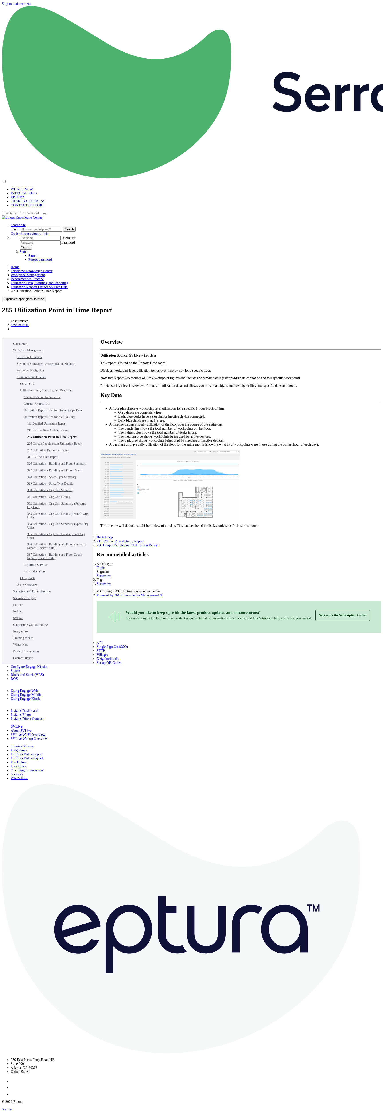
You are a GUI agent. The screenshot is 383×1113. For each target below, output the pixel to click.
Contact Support (23, 658)
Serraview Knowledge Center (31, 271)
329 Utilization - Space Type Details (50, 483)
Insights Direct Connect (27, 718)
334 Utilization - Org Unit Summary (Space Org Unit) (57, 525)
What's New (20, 644)
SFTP (101, 651)
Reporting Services (35, 564)
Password (68, 242)
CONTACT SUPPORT (27, 205)
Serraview (104, 576)
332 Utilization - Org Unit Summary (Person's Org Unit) (56, 505)
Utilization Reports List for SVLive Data (39, 287)
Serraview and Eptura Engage (32, 591)
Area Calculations (35, 571)
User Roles (18, 766)
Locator (18, 604)
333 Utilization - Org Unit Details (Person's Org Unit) (57, 515)
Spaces (15, 671)
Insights (18, 611)
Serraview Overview (29, 357)
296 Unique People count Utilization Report (54, 443)
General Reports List (37, 403)
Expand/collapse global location (24, 299)
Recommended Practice (27, 279)
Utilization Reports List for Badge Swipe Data (53, 410)
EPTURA (18, 197)
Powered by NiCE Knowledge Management (129, 595)
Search (16, 229)
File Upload (19, 762)
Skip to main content (16, 4)
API (99, 643)
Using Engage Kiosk (25, 699)
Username (68, 238)
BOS (14, 679)
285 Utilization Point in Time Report (52, 437)
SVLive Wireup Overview (29, 738)
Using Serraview (27, 584)
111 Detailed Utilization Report (46, 423)
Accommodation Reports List (42, 397)
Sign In (7, 1109)
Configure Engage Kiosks (29, 667)
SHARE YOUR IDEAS (28, 201)
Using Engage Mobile (26, 695)
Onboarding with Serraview (30, 624)
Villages (102, 655)
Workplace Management (28, 275)
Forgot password (40, 259)
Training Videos (23, 638)
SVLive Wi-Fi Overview (28, 734)
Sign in (25, 247)
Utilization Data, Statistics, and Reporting (39, 283)
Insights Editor (21, 714)
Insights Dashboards (25, 710)
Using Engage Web (24, 691)
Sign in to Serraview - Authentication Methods (46, 363)
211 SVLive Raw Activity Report (48, 430)
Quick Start (20, 343)
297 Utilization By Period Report (48, 450)
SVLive (18, 618)
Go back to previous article (29, 233)
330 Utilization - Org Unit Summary (50, 490)
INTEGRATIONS (24, 193)
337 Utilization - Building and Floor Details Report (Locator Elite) (54, 556)
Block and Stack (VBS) (27, 675)
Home (15, 267)
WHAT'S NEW (22, 189)
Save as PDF (20, 325)
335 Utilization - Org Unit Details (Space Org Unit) (56, 536)
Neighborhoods (107, 659)
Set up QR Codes (109, 663)
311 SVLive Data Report (42, 457)
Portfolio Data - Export (27, 758)
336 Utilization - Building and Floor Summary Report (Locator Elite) (56, 546)
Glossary (17, 774)
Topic (101, 568)
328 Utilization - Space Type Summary (51, 477)
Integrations (20, 631)
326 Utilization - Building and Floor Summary (56, 463)
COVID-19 (27, 383)
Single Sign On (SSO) (112, 647)
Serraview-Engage (24, 598)
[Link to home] (22, 217)
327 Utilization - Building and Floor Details (54, 470)
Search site (18, 225)
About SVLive (21, 730)
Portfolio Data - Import (27, 754)
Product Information (26, 651)
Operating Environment (27, 770)
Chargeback (27, 578)
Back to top (105, 537)
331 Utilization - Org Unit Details (48, 497)
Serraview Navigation (30, 370)
